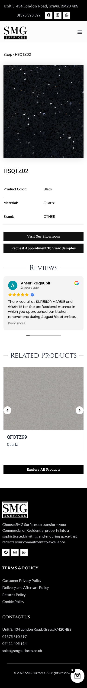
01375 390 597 (29, 15)
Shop (7, 54)
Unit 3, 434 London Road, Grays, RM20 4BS (41, 5)
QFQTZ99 (17, 437)
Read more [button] (17, 323)
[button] (80, 32)
